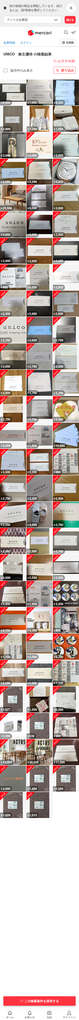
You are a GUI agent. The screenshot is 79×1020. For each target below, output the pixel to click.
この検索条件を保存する (41, 1001)
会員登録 (9, 43)
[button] (66, 33)
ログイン (26, 43)
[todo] (73, 32)
